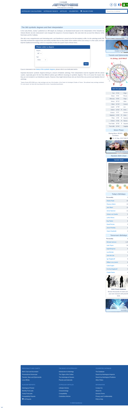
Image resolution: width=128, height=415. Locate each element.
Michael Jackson (111, 242)
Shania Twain (110, 200)
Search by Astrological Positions (106, 377)
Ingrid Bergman (111, 248)
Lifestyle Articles (64, 388)
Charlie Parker (111, 272)
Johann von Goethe (112, 214)
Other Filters (99, 380)
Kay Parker (110, 221)
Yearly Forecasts (27, 393)
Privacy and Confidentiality (104, 396)
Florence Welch (111, 204)
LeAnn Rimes (110, 217)
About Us (98, 391)
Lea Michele (110, 252)
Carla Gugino (110, 265)
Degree (38, 50)
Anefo (122, 175)
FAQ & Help (99, 399)
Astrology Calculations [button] (32, 11)
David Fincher (111, 224)
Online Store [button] (88, 11)
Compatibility (63, 393)
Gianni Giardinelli (111, 231)
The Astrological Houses (66, 377)
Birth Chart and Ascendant (30, 371)
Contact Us (99, 388)
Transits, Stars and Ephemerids (31, 377)
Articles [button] (63, 11)
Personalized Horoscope (29, 374)
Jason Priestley (111, 227)
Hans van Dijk (116, 175)
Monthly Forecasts (27, 391)
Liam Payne (110, 245)
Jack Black (110, 207)
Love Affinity (26, 380)
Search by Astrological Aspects (105, 374)
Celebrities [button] (73, 11)
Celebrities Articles (64, 396)
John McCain (110, 255)
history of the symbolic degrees (45, 69)
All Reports (27, 399)
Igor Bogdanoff (111, 259)
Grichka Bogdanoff (112, 269)
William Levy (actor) (112, 262)
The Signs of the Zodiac (66, 374)
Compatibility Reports (28, 396)
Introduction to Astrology (66, 371)
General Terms (100, 393)
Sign (37, 57)
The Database (100, 371)
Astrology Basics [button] (51, 11)
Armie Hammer (111, 211)
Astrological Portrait (28, 388)
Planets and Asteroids (65, 380)
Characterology (63, 391)
